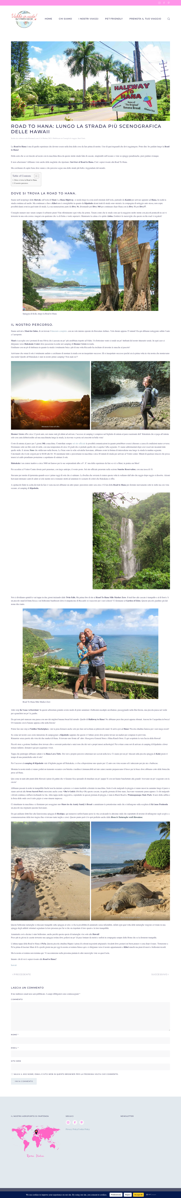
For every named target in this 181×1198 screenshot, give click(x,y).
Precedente (22, 974)
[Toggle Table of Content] (35, 176)
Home (48, 18)
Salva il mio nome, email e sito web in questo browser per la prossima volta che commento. (66, 1074)
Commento (17, 999)
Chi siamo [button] (65, 18)
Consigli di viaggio (70, 138)
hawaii (14, 965)
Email (15, 1048)
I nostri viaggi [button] (88, 18)
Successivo (159, 974)
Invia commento (24, 1081)
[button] (168, 18)
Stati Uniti (81, 138)
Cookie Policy (84, 1129)
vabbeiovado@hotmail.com (28, 138)
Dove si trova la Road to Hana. (25, 180)
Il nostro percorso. (21, 183)
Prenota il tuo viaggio (145, 18)
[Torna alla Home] (24, 19)
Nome (14, 1035)
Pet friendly (114, 18)
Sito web (16, 1061)
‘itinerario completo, (59, 331)
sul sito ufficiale (78, 443)
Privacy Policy (72, 1129)
